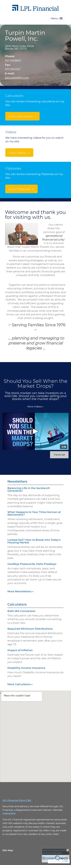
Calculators (17, 604)
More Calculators (20, 684)
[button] (56, 18)
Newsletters (17, 481)
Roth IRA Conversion (21, 611)
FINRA (6, 813)
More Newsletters (20, 591)
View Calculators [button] (21, 116)
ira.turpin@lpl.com (17, 77)
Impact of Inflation (20, 650)
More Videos (35, 406)
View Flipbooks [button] (20, 189)
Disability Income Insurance (26, 667)
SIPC (13, 813)
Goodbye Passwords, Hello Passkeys (31, 564)
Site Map (7, 850)
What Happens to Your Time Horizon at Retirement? (34, 513)
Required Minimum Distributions (30, 628)
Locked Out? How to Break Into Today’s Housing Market (34, 541)
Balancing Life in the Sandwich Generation (28, 489)
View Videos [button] (18, 152)
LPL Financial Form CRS (16, 800)
